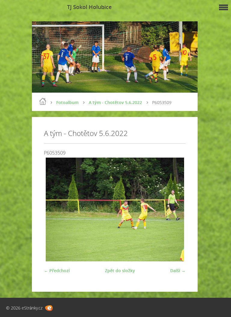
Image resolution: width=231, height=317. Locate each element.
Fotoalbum (67, 102)
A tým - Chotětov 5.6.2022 (115, 102)
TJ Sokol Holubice (89, 7)
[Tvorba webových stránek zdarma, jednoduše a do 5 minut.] (49, 308)
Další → (178, 270)
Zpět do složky (120, 270)
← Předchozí (57, 270)
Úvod (42, 101)
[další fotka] (176, 209)
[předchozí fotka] (53, 209)
